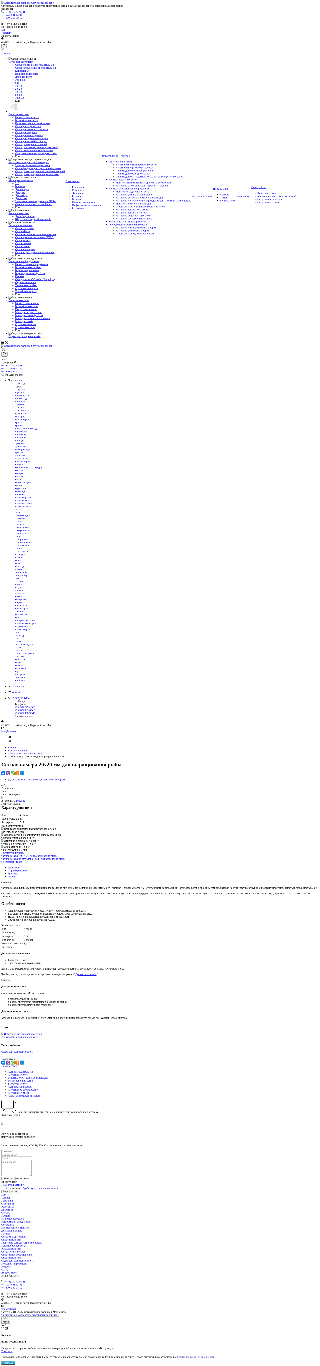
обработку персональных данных (41, 1188)
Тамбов (19, 557)
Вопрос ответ (227, 200)
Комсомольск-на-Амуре (28, 467)
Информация (220, 188)
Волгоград (21, 398)
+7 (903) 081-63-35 (11, 14)
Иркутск (19, 593)
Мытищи (20, 491)
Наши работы (258, 187)
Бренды (76, 199)
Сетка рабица (22, 240)
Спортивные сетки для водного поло (36, 153)
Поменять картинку (12, 1184)
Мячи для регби (24, 321)
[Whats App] (9, 737)
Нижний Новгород (25, 623)
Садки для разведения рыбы (24, 336)
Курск (18, 479)
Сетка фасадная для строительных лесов (38, 168)
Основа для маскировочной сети (33, 204)
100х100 (19, 97)
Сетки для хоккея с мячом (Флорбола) (36, 147)
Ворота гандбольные (27, 270)
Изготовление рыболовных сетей (135, 167)
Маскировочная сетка (20, 180)
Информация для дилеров (87, 205)
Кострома (20, 473)
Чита (17, 578)
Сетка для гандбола (26, 132)
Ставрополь (21, 539)
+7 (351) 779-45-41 (14, 11)
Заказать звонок (24, 716)
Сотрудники (79, 208)
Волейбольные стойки (28, 267)
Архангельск (22, 410)
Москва (19, 617)
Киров (18, 602)
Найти (6, 1322)
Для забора (21, 195)
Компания (7, 1200)
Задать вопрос (10, 1191)
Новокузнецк (22, 626)
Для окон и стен (24, 76)
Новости (225, 194)
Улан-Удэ (20, 566)
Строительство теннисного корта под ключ (140, 206)
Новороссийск (23, 506)
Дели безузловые (24, 216)
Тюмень (19, 665)
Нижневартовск (24, 497)
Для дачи (20, 192)
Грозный (19, 443)
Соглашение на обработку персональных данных (29, 1315)
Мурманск (20, 488)
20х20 (18, 88)
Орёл (17, 509)
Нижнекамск (22, 500)
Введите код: (9, 1181)
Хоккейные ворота (25, 291)
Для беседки (22, 189)
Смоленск (20, 533)
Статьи (224, 197)
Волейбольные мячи (26, 306)
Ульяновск (20, 668)
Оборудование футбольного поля (128, 224)
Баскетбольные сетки (27, 117)
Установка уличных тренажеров (134, 194)
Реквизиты (78, 190)
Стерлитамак (22, 545)
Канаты (19, 276)
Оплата (12, 876)
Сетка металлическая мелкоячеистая (35, 234)
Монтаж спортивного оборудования (129, 188)
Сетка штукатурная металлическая (34, 252)
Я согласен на (32, 1188)
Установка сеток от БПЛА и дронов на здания (142, 185)
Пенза (18, 638)
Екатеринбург (22, 449)
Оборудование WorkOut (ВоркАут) (35, 279)
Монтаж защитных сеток (123, 179)
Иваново (20, 455)
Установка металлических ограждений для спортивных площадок (153, 200)
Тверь (18, 560)
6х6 (17, 82)
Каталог (6, 53)
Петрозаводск (22, 515)
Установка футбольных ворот (132, 230)
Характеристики (17, 870)
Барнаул (19, 392)
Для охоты (21, 198)
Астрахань (21, 389)
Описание (14, 867)
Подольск (20, 518)
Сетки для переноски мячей (31, 144)
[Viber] (8, 773)
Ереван (19, 452)
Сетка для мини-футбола (29, 135)
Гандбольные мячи (26, 309)
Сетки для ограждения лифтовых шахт (37, 174)
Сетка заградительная (20, 61)
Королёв (19, 470)
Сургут (19, 548)
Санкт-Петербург (24, 653)
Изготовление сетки (120, 161)
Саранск (19, 524)
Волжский (20, 437)
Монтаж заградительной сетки (133, 191)
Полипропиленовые (26, 73)
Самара (19, 650)
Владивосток (22, 395)
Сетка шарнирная (25, 249)
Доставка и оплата (201, 196)
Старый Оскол (23, 542)
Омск (18, 632)
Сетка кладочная (24, 228)
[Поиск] (4, 46)
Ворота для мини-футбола (30, 273)
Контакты (289, 196)
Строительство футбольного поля (135, 233)
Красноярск (21, 608)
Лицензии (78, 193)
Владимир (20, 434)
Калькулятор (243, 196)
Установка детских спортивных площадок (140, 197)
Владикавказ (22, 431)
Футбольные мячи (25, 324)
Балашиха (20, 413)
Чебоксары (21, 572)
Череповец (21, 575)
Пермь (18, 641)
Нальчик (19, 494)
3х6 (17, 183)
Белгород (20, 416)
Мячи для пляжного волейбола (32, 318)
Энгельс (19, 584)
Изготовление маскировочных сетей (136, 164)
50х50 (18, 94)
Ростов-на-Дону (24, 644)
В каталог (6, 1351)
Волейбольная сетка (26, 120)
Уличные (20, 79)
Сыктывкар (21, 551)
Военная (20, 186)
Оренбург (20, 635)
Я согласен (8, 1363)
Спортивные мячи (18, 300)
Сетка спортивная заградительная (34, 64)
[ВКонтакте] (3, 773)
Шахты (19, 581)
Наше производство (83, 202)
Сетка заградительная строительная (35, 67)
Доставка (13, 873)
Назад (21, 383)
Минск (18, 485)
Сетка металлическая (20, 225)
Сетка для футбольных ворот (31, 138)
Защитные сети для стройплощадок (28, 162)
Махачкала (21, 614)
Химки (19, 569)
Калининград (22, 461)
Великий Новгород (26, 428)
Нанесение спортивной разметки (127, 221)
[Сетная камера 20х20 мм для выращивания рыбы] (37, 779)
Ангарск (19, 407)
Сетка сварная (23, 243)
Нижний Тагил (23, 503)
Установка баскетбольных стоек (134, 218)
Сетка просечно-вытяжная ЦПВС (34, 237)
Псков (18, 521)
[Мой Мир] (22, 773)
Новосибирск (22, 629)
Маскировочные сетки (270, 196)
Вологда (19, 440)
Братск (18, 422)
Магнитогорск (23, 482)
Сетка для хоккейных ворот (31, 141)
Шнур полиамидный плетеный (33, 219)
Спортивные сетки (268, 202)
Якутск (19, 587)
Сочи (18, 536)
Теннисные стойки (26, 285)
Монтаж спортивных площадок (134, 203)
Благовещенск (23, 419)
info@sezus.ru (8, 731)
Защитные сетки (266, 193)
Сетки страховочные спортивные (34, 150)
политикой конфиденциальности (196, 1357)
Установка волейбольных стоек (133, 215)
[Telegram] (9, 741)
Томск (18, 662)
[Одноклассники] (17, 773)
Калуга (19, 464)
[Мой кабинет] (2, 49)
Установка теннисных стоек (131, 212)
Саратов (19, 656)
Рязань (18, 647)
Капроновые (22, 70)
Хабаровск (21, 674)
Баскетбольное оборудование (31, 264)
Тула (17, 563)
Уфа (17, 671)
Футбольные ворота (26, 288)
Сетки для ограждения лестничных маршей (40, 171)
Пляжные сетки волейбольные (32, 123)
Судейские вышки (25, 282)
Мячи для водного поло (28, 312)
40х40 (18, 91)
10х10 (18, 85)
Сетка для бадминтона (28, 126)
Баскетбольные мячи (27, 303)
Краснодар (21, 605)
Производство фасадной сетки (133, 173)
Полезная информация (14, 1263)
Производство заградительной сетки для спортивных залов (149, 176)
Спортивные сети (18, 114)
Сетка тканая (22, 246)
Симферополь (22, 530)
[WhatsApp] (13, 773)
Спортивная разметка (269, 199)
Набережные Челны (26, 620)
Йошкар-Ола (22, 458)
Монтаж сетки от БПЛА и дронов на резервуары (143, 182)
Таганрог (20, 554)
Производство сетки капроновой (134, 170)
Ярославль (21, 680)
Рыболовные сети (18, 213)
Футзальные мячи (25, 327)
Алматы (19, 404)
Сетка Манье (22, 231)
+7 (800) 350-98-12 (11, 17)
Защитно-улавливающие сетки (32, 165)
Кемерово (20, 599)
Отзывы (76, 196)
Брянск (19, 425)
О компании (73, 181)
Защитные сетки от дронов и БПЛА (35, 201)
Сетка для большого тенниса (31, 129)
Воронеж (20, 401)
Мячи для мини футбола (29, 315)
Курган (19, 476)
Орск (17, 512)
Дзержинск (21, 446)
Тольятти (20, 659)
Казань (18, 596)
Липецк (19, 611)
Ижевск (19, 590)
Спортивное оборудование (23, 261)
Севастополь (22, 527)
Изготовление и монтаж (116, 155)
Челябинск (21, 677)
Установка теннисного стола (132, 209)
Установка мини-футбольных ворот (136, 227)
